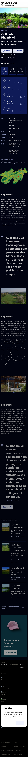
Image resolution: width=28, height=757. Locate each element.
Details (6, 723)
